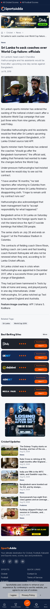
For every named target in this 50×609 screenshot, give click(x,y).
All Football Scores (30, 2)
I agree (13, 595)
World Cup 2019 (20, 323)
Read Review (41, 342)
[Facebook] (3, 561)
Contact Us (32, 574)
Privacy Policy (33, 581)
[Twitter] (9, 561)
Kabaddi (4, 581)
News (18, 32)
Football (4, 577)
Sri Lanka (6, 323)
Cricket (9, 32)
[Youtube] (22, 561)
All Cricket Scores (11, 2)
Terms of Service (34, 577)
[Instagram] (16, 561)
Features (23, 467)
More (45, 334)
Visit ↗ (41, 346)
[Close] (40, 595)
